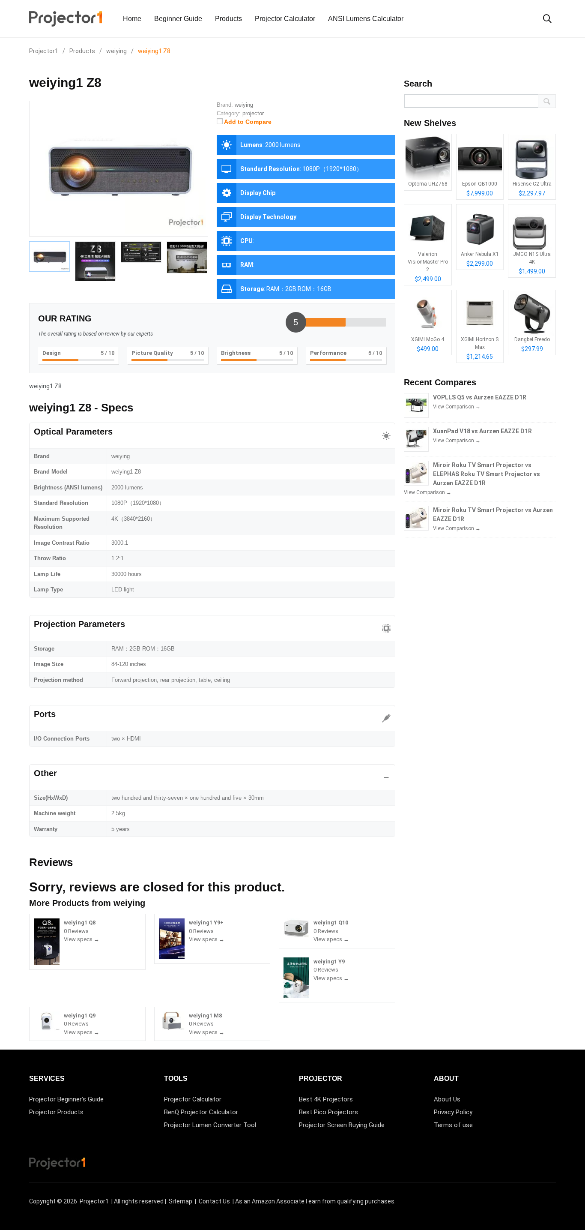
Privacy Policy (453, 1112)
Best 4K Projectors (326, 1099)
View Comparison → (457, 407)
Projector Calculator (285, 18)
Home (132, 18)
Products (228, 18)
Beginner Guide (178, 18)
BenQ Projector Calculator (201, 1112)
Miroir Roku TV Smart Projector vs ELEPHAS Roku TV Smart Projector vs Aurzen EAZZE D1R (486, 474)
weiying (129, 903)
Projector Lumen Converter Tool (210, 1125)
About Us (447, 1099)
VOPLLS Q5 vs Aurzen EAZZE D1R (479, 397)
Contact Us (214, 1201)
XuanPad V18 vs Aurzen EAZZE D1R (482, 431)
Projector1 (94, 1201)
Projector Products (56, 1112)
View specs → (81, 939)
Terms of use (453, 1125)
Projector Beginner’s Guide (66, 1099)
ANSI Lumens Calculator (365, 18)
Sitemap (180, 1201)
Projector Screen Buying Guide (342, 1125)
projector (253, 113)
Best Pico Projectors (328, 1112)
